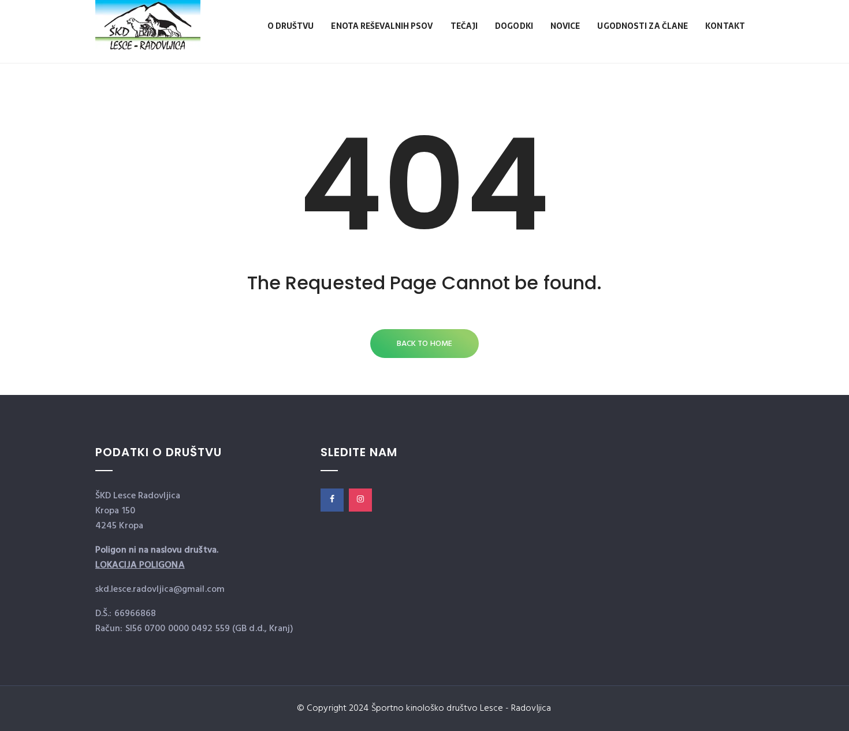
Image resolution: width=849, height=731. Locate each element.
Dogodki (514, 26)
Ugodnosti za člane (642, 26)
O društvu (290, 26)
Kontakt (725, 26)
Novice (565, 26)
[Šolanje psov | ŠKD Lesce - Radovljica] (147, 36)
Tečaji (464, 26)
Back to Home (424, 343)
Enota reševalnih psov (382, 26)
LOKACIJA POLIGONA (140, 565)
